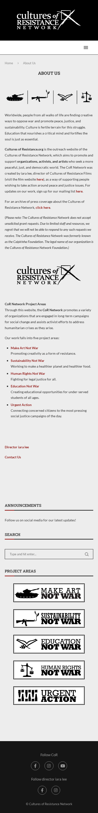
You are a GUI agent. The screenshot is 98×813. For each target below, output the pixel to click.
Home (9, 63)
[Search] (93, 47)
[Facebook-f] (35, 765)
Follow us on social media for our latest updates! (40, 520)
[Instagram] (48, 765)
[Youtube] (62, 765)
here (40, 179)
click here (43, 207)
